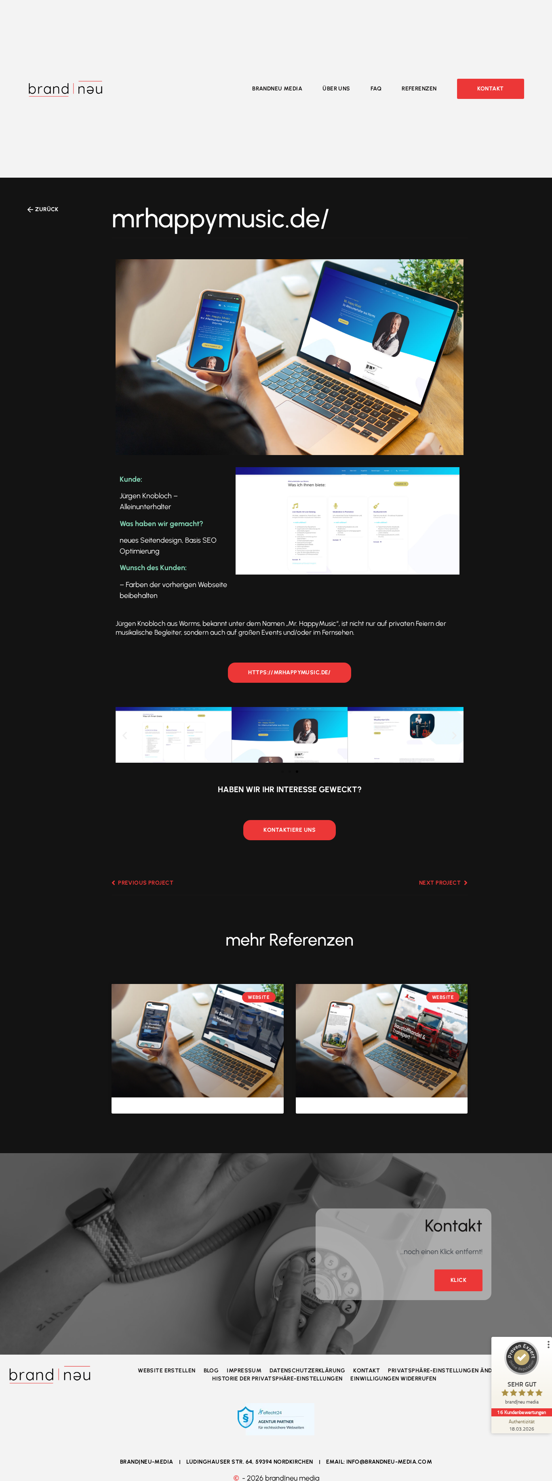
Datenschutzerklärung (307, 1370)
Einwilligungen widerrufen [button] (393, 1378)
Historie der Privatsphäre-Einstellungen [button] (277, 1378)
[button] (125, 735)
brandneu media (277, 89)
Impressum (244, 1370)
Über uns (336, 89)
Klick (458, 1280)
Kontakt (366, 1370)
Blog (211, 1370)
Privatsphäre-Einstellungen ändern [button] (445, 1370)
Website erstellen (166, 1370)
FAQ (376, 89)
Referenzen (419, 89)
